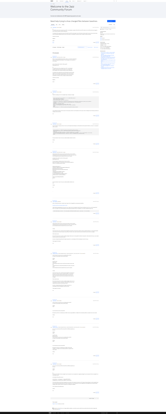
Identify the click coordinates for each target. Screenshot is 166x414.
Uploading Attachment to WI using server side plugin (108, 60)
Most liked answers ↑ (81, 47)
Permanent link (55, 56)
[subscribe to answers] (101, 38)
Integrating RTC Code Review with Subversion (108, 57)
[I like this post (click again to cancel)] (96, 42)
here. (59, 409)
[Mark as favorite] (53, 42)
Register (54, 403)
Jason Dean (54, 27)
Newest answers (90, 47)
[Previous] (96, 398)
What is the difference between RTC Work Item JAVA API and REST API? (107, 56)
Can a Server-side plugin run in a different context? (107, 66)
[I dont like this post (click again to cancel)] (98, 42)
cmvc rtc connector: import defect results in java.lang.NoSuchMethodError (108, 64)
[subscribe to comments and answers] (101, 39)
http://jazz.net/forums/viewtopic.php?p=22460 (60, 205)
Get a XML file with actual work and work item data (108, 62)
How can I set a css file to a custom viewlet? (108, 52)
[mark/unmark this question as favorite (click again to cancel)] (53, 42)
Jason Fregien (55, 201)
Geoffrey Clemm (55, 253)
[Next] (98, 398)
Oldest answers (96, 47)
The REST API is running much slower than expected (107, 54)
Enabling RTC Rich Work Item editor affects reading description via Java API (107, 68)
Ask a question (110, 21)
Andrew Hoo (55, 57)
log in (57, 403)
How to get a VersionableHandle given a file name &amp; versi (108, 59)
